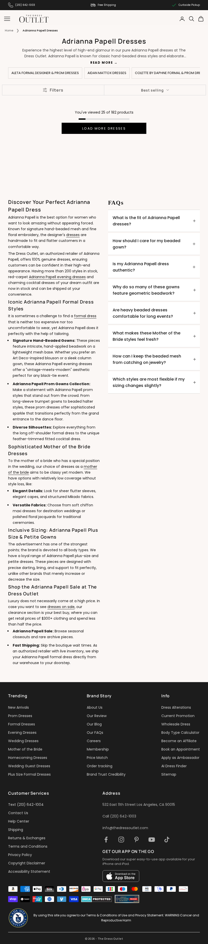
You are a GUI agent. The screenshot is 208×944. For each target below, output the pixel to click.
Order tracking (99, 766)
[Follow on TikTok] (166, 839)
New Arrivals (18, 707)
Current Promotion (178, 715)
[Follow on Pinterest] (136, 839)
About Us (94, 707)
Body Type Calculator (180, 732)
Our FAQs (95, 732)
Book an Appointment (180, 749)
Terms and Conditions (27, 846)
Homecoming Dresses (27, 757)
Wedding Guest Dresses (29, 766)
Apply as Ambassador (180, 757)
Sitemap (168, 774)
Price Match (97, 757)
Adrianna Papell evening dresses (57, 276)
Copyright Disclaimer (26, 863)
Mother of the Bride (25, 749)
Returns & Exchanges (26, 838)
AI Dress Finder (174, 766)
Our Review (97, 715)
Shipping (15, 829)
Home (9, 30)
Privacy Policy (20, 854)
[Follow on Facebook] (106, 839)
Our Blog (94, 724)
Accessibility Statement (29, 871)
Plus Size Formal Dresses (29, 774)
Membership (98, 749)
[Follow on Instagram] (121, 839)
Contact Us (18, 812)
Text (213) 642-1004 (26, 804)
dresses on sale (61, 606)
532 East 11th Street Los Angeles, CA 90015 (138, 804)
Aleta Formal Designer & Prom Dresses (45, 72)
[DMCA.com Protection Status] (96, 899)
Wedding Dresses (23, 740)
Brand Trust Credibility (106, 774)
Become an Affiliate (179, 740)
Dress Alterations (176, 707)
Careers (94, 740)
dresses (73, 234)
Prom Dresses (20, 715)
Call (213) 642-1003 (119, 816)
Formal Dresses (21, 724)
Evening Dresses (22, 732)
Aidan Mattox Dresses (107, 72)
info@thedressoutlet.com (125, 827)
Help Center (18, 821)
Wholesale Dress (175, 724)
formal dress (85, 315)
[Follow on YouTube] (151, 839)
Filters (56, 90)
